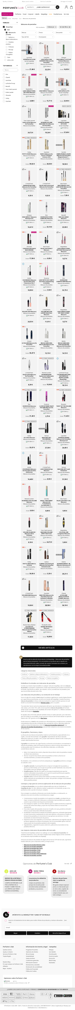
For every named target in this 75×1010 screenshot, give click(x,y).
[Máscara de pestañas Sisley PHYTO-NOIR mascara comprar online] (29, 160)
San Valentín (52, 952)
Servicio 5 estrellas (45, 1)
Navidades (52, 962)
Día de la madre (53, 956)
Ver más (67, 863)
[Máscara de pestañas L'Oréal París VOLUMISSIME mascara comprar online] (29, 601)
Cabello (37, 14)
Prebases (66, 674)
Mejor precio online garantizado (27, 2)
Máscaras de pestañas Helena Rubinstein (35, 853)
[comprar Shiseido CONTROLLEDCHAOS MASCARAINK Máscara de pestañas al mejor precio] (29, 239)
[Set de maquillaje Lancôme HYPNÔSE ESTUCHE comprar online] (29, 65)
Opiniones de (37, 863)
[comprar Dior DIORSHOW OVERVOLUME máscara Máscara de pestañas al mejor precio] (63, 271)
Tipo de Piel (25, 37)
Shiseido (8, 95)
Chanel (8, 77)
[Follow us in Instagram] (42, 994)
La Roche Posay (10, 83)
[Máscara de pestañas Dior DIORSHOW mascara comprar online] (29, 412)
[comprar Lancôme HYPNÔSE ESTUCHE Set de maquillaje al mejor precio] (29, 50)
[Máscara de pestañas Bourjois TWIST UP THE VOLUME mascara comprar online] (63, 412)
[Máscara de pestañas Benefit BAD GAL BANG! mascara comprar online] (63, 223)
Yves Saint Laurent (11, 89)
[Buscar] (57, 7)
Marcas (4, 18)
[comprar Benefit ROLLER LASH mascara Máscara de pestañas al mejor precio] (29, 303)
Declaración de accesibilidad (34, 967)
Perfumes (18, 14)
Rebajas (51, 950)
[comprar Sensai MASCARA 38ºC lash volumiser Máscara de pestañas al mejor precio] (63, 460)
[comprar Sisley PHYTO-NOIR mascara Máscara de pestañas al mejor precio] (29, 145)
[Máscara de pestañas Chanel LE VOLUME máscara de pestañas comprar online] (29, 349)
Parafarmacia (58, 14)
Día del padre (53, 954)
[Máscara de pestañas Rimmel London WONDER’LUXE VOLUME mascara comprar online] (29, 506)
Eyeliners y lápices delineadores (39, 674)
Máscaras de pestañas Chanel (32, 852)
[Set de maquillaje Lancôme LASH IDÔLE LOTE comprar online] (63, 97)
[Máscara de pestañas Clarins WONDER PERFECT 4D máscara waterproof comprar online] (63, 570)
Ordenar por (51, 27)
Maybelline (36, 711)
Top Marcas (7, 66)
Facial (24, 14)
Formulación (42, 37)
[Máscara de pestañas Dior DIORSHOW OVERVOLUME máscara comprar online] (63, 286)
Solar (50, 14)
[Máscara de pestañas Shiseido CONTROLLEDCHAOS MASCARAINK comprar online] (29, 254)
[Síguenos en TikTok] (46, 994)
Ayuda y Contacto (8, 1)
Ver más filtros (64, 27)
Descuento (59, 32)
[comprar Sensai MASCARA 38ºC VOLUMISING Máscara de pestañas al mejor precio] (46, 429)
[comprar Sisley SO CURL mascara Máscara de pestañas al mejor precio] (29, 429)
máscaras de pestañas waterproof (54, 725)
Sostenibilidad (30, 956)
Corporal (30, 14)
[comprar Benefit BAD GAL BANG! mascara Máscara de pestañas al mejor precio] (63, 208)
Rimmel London (45, 703)
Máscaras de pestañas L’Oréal (32, 850)
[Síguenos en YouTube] (50, 994)
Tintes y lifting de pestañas (29, 678)
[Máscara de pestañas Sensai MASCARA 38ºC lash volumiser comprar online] (63, 475)
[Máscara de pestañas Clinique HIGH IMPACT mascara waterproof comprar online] (29, 223)
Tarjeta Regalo (7, 956)
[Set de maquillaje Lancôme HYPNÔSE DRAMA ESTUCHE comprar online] (63, 128)
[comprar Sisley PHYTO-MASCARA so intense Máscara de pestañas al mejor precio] (29, 555)
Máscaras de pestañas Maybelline (33, 846)
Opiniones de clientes (32, 952)
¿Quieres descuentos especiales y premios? (37, 989)
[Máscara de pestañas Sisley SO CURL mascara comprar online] (29, 443)
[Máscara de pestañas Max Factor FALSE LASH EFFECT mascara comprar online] (46, 254)
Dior (7, 74)
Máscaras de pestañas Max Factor (33, 848)
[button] (14, 959)
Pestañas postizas (56, 674)
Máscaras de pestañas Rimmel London (34, 845)
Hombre (37, 933)
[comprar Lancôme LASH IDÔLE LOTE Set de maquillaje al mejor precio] (63, 82)
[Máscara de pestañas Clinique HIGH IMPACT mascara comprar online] (46, 97)
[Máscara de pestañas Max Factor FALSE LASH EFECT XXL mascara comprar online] (63, 506)
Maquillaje (44, 14)
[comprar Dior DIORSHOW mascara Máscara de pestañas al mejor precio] (29, 397)
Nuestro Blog (6, 962)
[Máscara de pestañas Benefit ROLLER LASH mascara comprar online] (29, 317)
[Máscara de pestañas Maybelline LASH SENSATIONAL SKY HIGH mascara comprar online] (29, 97)
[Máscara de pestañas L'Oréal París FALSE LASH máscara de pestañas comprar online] (29, 380)
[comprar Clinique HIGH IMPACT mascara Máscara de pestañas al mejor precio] (46, 82)
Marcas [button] (24, 32)
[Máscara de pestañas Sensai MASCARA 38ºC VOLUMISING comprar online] (46, 443)
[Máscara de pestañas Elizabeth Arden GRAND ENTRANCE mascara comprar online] (46, 633)
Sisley (7, 98)
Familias (6, 23)
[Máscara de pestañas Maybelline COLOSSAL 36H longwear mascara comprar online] (63, 538)
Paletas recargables (52, 678)
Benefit (8, 86)
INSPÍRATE (30, 7)
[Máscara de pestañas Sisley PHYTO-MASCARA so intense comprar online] (29, 570)
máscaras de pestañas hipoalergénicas (32, 727)
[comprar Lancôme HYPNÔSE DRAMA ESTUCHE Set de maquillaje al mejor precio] (63, 113)
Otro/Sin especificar (59, 933)
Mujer (16, 933)
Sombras (24, 674)
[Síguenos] (50, 997)
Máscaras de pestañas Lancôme (33, 855)
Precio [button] (41, 32)
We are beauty (30, 954)
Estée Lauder (9, 92)
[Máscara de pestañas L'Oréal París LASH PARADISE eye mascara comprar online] (46, 475)
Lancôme (8, 80)
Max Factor (44, 718)
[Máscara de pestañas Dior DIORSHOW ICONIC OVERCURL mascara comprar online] (46, 223)
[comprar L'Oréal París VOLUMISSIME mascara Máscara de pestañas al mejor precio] (29, 586)
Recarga (42, 678)
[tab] (29, 32)
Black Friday (52, 960)
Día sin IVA (52, 958)
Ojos (20, 18)
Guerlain (8, 101)
